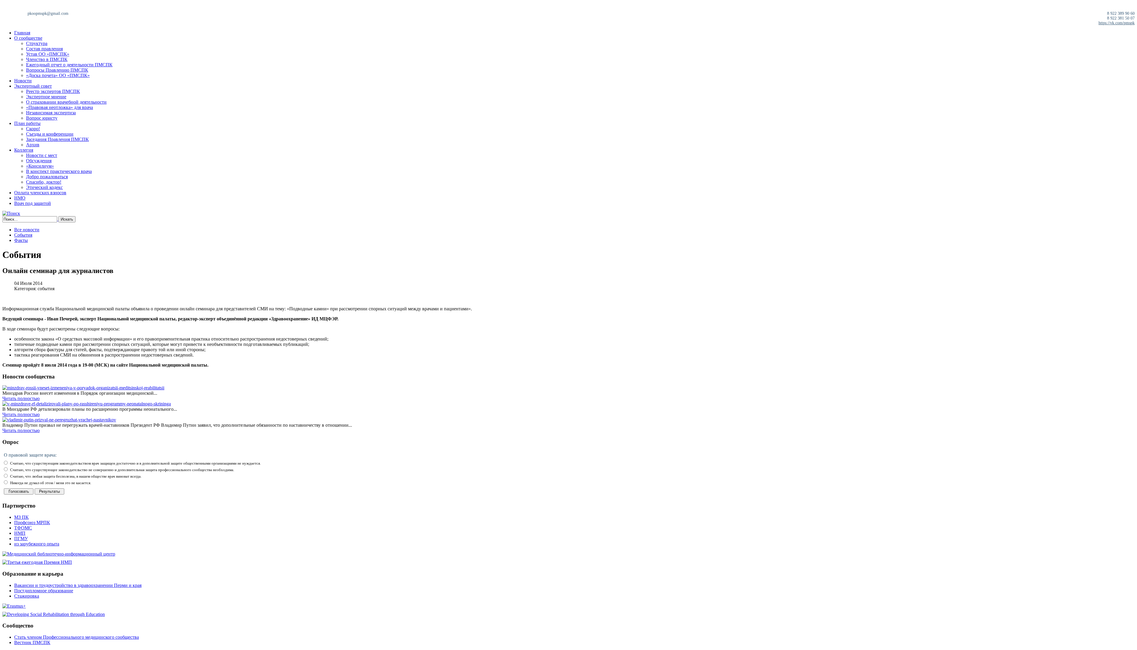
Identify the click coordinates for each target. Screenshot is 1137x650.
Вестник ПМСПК (32, 642)
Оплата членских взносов (40, 192)
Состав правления (44, 48)
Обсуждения (39, 160)
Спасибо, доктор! (43, 181)
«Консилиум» (40, 165)
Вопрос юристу (41, 118)
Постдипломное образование (43, 590)
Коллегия (23, 150)
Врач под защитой (32, 203)
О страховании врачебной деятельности (66, 102)
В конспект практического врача (59, 171)
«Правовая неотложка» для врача (59, 107)
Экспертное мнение (46, 96)
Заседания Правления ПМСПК (57, 139)
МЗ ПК (21, 517)
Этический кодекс (44, 187)
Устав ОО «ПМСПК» (47, 54)
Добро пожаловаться (47, 176)
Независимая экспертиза (51, 112)
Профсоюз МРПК (32, 522)
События (23, 234)
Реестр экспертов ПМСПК (53, 91)
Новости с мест (41, 155)
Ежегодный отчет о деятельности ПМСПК (69, 64)
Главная (22, 32)
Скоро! (33, 128)
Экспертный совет (33, 86)
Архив (32, 144)
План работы (27, 123)
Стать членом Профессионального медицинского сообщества (76, 637)
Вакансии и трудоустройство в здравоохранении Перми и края (78, 585)
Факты (21, 240)
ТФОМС (23, 527)
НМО (19, 197)
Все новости (26, 229)
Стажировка (26, 595)
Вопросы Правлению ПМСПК (57, 70)
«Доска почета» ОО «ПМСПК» (58, 75)
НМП (19, 533)
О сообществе (28, 38)
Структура (36, 43)
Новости (23, 80)
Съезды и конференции (49, 134)
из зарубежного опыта (36, 543)
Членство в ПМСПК (47, 59)
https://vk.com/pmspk (1117, 23)
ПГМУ (21, 538)
